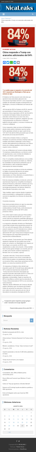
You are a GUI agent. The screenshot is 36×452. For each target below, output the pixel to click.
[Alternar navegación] (3, 14)
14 (27, 419)
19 (18, 422)
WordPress (23, 449)
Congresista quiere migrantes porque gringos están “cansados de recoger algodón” (17, 301)
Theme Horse (20, 447)
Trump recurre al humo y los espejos (13, 359)
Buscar (31, 320)
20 (22, 422)
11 (13, 419)
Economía (6, 49)
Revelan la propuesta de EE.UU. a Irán (13, 332)
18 (13, 422)
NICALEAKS (22, 444)
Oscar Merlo (13, 58)
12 (18, 419)
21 (27, 422)
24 (9, 426)
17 (9, 422)
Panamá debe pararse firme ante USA (21, 308)
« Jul (9, 432)
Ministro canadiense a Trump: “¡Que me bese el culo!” (18, 346)
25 (13, 426)
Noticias (12, 49)
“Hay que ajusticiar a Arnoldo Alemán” (19, 384)
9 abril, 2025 (6, 58)
